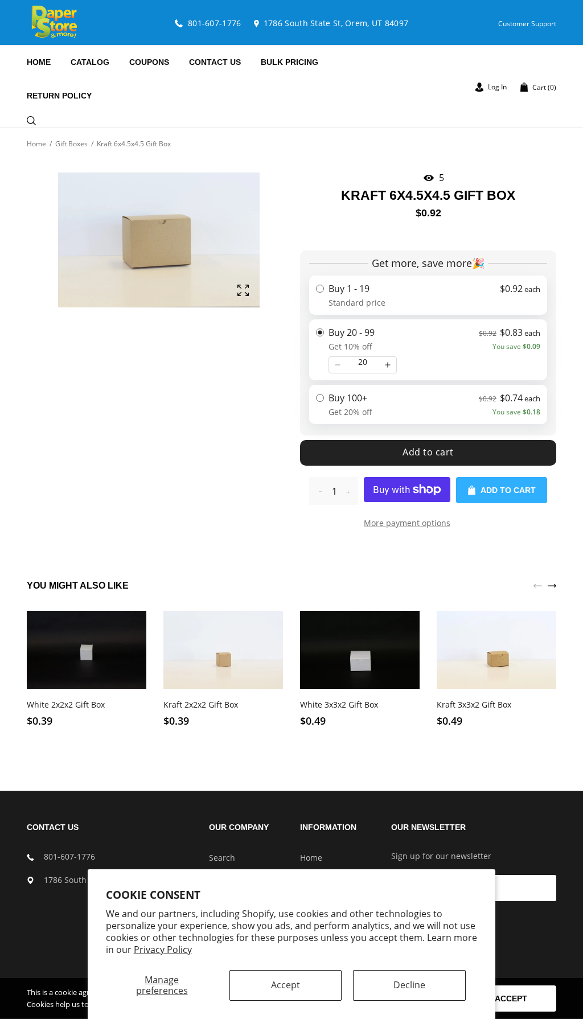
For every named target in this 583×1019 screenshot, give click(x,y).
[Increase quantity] (387, 365)
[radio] (428, 295)
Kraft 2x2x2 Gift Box (200, 704)
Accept (285, 985)
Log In (496, 87)
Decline (409, 985)
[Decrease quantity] (337, 365)
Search (222, 857)
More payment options (407, 522)
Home (36, 144)
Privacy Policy (163, 949)
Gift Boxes (71, 144)
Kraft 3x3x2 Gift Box (474, 704)
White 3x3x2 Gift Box (339, 704)
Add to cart (428, 452)
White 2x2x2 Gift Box (66, 704)
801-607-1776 (69, 856)
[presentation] (537, 584)
